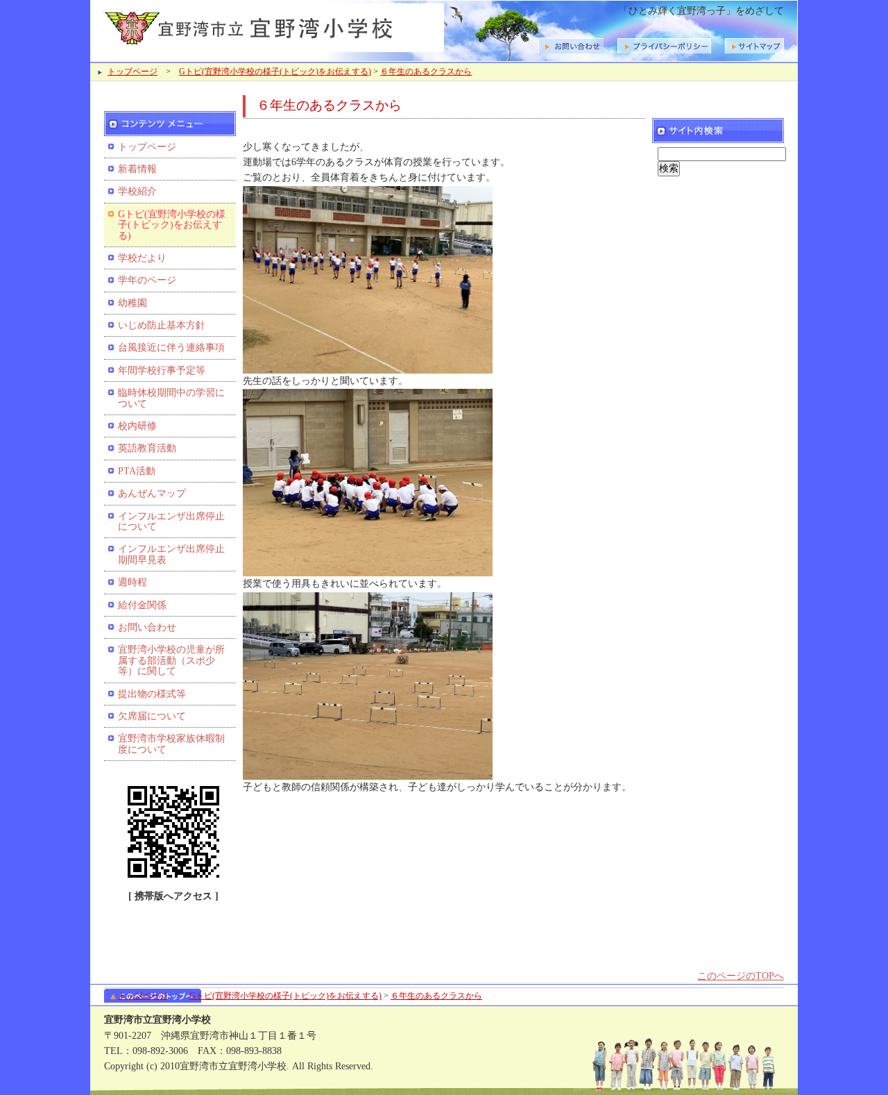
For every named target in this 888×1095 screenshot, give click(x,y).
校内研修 (137, 426)
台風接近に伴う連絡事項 (171, 347)
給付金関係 (142, 605)
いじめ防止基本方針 (161, 325)
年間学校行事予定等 (161, 370)
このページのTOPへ (740, 976)
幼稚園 (132, 303)
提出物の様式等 (152, 694)
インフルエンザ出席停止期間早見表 (171, 554)
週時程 (132, 582)
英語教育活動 (147, 448)
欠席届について (152, 716)
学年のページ (147, 280)
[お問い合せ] (754, 45)
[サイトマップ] (664, 45)
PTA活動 (136, 471)
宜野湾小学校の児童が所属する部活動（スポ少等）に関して (171, 660)
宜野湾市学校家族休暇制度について (171, 743)
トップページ (132, 71)
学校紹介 (137, 191)
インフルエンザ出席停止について (171, 521)
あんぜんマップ (152, 493)
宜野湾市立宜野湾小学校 (270, 26)
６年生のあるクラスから (426, 71)
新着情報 (137, 169)
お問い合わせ (147, 627)
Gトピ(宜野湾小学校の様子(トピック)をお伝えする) (275, 71)
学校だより (142, 258)
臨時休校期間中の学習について (171, 397)
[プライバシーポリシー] (571, 45)
